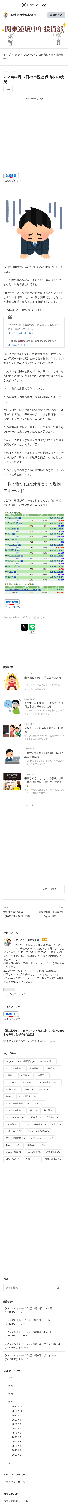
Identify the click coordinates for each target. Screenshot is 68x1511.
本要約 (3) (10, 1075)
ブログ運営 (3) (34, 1152)
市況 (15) (38, 1103)
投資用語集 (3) (53, 1152)
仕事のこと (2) (32, 1159)
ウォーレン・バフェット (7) (19, 1082)
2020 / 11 (17, 1411)
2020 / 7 (16, 1428)
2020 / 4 (16, 1441)
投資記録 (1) (52, 1068)
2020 (10, 1402)
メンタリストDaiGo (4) (38, 1131)
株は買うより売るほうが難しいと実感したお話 (29, 1041)
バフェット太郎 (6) (15, 1117)
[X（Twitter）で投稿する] (24, 627)
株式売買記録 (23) (27, 1096)
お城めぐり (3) (12, 1089)
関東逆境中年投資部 (23, 15)
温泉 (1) (9, 1096)
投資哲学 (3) (41, 1075)
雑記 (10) (34, 1110)
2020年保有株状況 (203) (17, 1103)
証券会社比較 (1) (53, 1159)
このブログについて (14, 994)
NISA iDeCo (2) (13, 1159)
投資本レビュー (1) (36, 1145)
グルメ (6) (43, 1089)
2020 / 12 (17, 1406)
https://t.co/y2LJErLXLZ (21, 333)
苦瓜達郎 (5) (52, 1117)
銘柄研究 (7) (40, 1124)
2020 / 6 (16, 1432)
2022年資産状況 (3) (15, 1068)
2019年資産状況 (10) (15, 1138)
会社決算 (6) (11, 1124)
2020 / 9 (16, 1419)
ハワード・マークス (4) (42, 1138)
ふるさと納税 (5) (13, 1152)
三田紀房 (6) (35, 1117)
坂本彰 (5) (56, 1124)
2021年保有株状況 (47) (48, 1082)
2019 (10, 1463)
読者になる (56, 14)
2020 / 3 (16, 1446)
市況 (8, 89)
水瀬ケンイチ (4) (13, 1131)
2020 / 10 (17, 1415)
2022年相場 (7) (47, 1061)
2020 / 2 (16, 1450)
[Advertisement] (34, 139)
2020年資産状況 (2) (15, 1110)
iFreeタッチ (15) (13, 1145)
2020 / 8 (16, 1424)
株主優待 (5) (35, 1068)
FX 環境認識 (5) (26, 1061)
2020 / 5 (16, 1437)
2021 (10, 1394)
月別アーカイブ (12, 1371)
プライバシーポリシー (15, 1481)
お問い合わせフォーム (15, 1500)
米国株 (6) (25, 1075)
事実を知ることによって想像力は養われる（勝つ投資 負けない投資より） (43, 782)
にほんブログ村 (12, 180)
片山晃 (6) (48, 1110)
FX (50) (9, 1061)
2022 (10, 1386)
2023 (10, 1378)
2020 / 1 (16, 1454)
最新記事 (8, 1301)
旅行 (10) (29, 1089)
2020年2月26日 (16, 345)
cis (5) (26, 1124)
